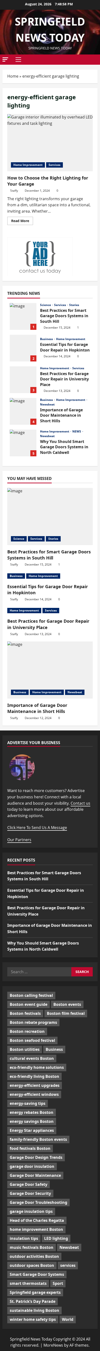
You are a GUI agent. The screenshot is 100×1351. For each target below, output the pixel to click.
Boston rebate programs (33, 1022)
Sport (58, 1283)
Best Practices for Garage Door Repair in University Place (23, 379)
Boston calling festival (31, 995)
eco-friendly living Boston (34, 1076)
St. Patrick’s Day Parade (32, 1301)
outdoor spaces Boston (32, 1265)
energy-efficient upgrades (34, 1085)
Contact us (80, 803)
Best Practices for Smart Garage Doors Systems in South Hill (23, 316)
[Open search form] (96, 59)
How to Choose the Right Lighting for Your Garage (50, 142)
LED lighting (56, 1238)
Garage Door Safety (28, 1184)
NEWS (77, 431)
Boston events (67, 1004)
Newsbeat (47, 404)
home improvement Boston (36, 1229)
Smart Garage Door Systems (37, 1274)
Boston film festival (66, 1013)
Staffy (14, 191)
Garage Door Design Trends (36, 1157)
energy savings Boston (32, 1121)
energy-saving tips (27, 1103)
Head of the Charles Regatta (37, 1220)
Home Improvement (27, 165)
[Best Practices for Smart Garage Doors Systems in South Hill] (50, 516)
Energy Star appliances (32, 1130)
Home (12, 76)
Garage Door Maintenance (35, 1175)
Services (54, 165)
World (67, 1319)
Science (46, 305)
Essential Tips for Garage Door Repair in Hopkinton (23, 348)
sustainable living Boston (34, 1310)
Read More (22, 221)
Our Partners (19, 839)
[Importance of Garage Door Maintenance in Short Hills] (50, 670)
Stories (74, 305)
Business (47, 339)
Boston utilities (25, 1049)
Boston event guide (28, 1004)
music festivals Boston (31, 1247)
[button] (5, 59)
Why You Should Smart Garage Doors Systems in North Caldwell (23, 443)
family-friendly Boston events (38, 1139)
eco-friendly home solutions (37, 1067)
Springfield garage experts (35, 1292)
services (67, 1265)
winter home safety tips (33, 1319)
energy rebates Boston (31, 1112)
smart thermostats (28, 1283)
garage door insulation (32, 1166)
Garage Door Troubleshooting (38, 1202)
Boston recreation (27, 1031)
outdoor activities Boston (34, 1256)
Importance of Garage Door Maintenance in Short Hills (23, 411)
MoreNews (53, 1345)
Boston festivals (25, 1013)
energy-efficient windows (34, 1094)
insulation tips (24, 1238)
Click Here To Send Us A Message (37, 827)
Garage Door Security (30, 1193)
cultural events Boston (32, 1058)
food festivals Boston (30, 1148)
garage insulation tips (31, 1211)
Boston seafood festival (32, 1040)
